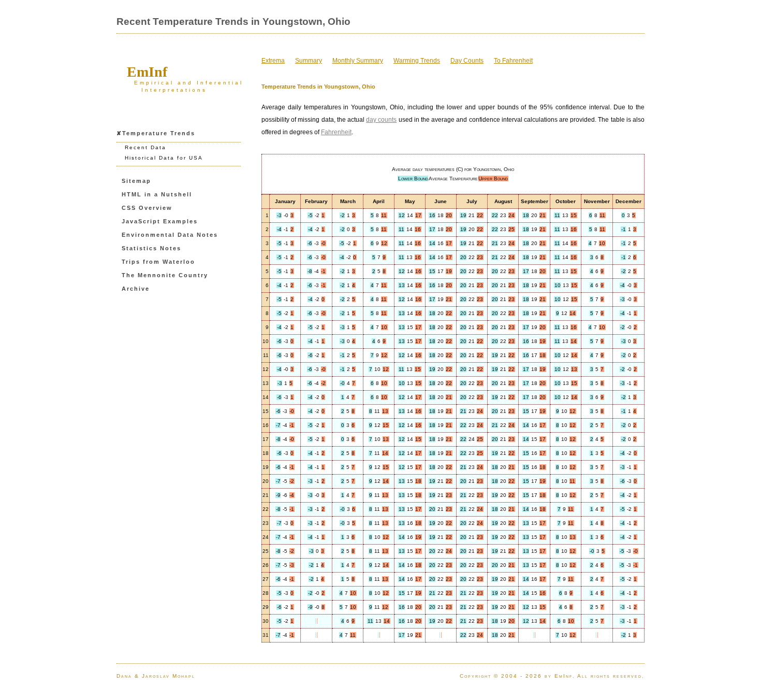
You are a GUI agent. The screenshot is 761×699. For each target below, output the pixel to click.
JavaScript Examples (160, 221)
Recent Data (145, 147)
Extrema (273, 60)
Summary (308, 60)
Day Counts (467, 60)
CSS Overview (147, 208)
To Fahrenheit (513, 60)
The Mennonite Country (165, 275)
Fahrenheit (336, 132)
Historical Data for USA (164, 158)
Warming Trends (416, 60)
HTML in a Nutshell (157, 194)
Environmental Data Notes (170, 235)
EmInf (147, 72)
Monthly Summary (357, 60)
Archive (136, 289)
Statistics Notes (151, 248)
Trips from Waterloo (158, 262)
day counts (381, 119)
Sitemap (136, 181)
